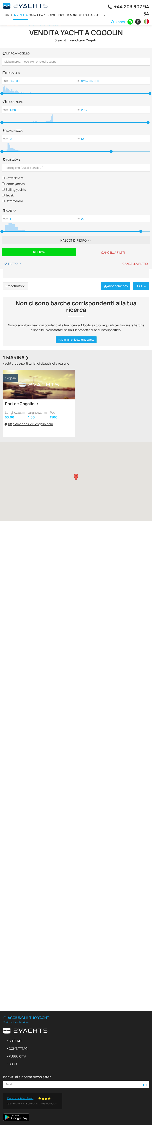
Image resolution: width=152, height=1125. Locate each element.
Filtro (13, 264)
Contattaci (18, 1048)
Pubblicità (17, 1056)
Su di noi (15, 1041)
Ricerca (39, 252)
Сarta (8, 15)
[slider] (1, 93)
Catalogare (37, 15)
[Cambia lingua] (145, 21)
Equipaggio (91, 15)
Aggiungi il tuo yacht (28, 1017)
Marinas (76, 15)
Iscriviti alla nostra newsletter (27, 1077)
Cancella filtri (113, 253)
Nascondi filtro (73, 240)
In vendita (21, 15)
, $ (13, 73)
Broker (63, 15)
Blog (13, 1064)
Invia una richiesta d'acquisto (76, 339)
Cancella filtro (135, 264)
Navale (52, 15)
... (101, 15)
